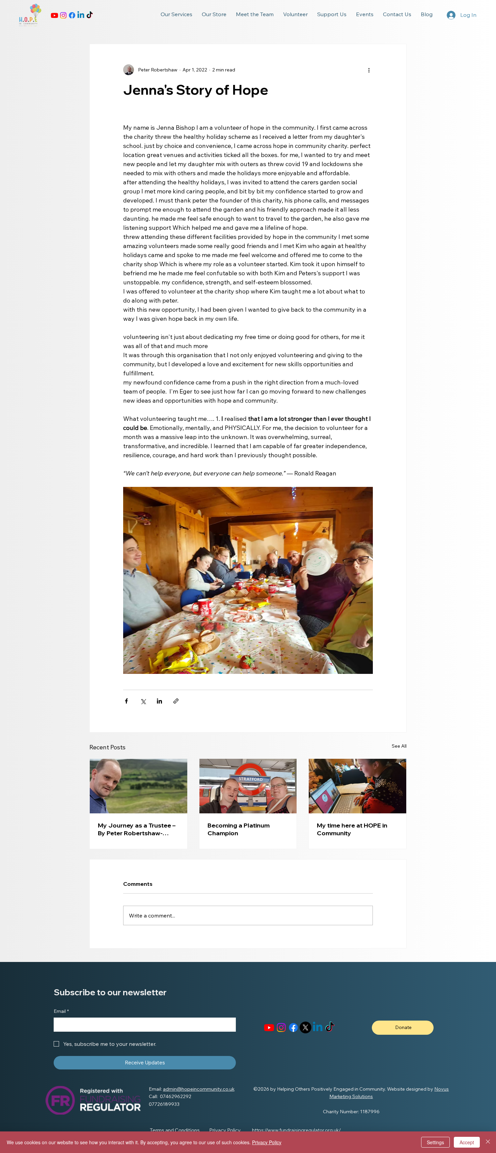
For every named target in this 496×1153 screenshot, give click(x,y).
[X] (305, 1027)
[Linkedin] (81, 15)
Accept (467, 1142)
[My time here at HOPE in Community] (357, 786)
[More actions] (369, 70)
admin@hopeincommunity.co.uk (199, 1089)
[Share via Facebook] (126, 701)
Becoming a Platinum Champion (239, 829)
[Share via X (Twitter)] (143, 701)
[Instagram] (63, 15)
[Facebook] (72, 15)
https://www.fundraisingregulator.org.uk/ (296, 1130)
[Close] (488, 1142)
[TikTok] (89, 15)
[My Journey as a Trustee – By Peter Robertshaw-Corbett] (138, 786)
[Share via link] (176, 701)
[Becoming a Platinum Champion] (248, 786)
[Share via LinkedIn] (159, 701)
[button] (176, 14)
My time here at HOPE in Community (352, 829)
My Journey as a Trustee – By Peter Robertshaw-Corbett (136, 829)
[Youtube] (54, 15)
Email (61, 1011)
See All (399, 746)
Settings (435, 1142)
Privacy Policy (266, 1142)
